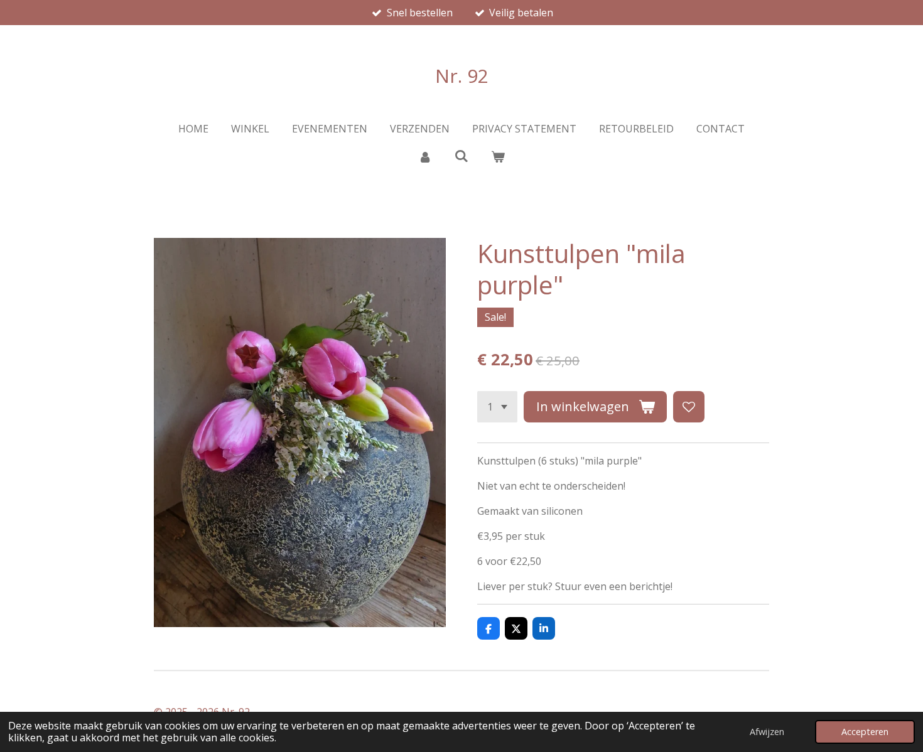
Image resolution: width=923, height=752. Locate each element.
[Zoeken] (461, 156)
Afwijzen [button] (767, 732)
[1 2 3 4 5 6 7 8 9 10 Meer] (497, 406)
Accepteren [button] (864, 732)
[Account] (424, 156)
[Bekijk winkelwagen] (498, 156)
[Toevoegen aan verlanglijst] (688, 406)
